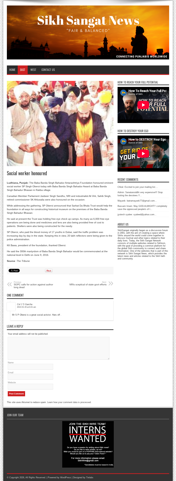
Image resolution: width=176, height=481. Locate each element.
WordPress (65, 477)
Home (12, 70)
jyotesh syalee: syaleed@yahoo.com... (137, 214)
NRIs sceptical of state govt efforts (88, 283)
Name (11, 362)
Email (10, 372)
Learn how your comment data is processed (69, 402)
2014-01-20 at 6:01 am (26, 307)
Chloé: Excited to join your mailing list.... (138, 187)
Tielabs (89, 477)
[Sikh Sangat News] (88, 57)
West (33, 70)
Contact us (48, 70)
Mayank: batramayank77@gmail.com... (137, 200)
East (22, 70)
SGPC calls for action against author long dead (33, 285)
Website (12, 382)
